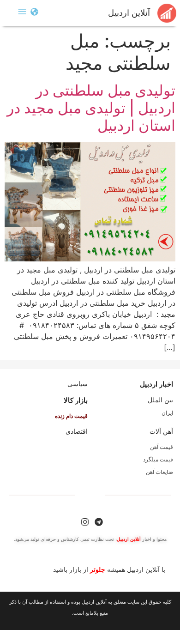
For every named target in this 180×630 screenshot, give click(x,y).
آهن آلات (161, 431)
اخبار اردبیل (156, 384)
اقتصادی (77, 431)
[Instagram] (85, 522)
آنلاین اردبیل (129, 13)
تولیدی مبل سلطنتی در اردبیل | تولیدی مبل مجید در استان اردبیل (91, 108)
